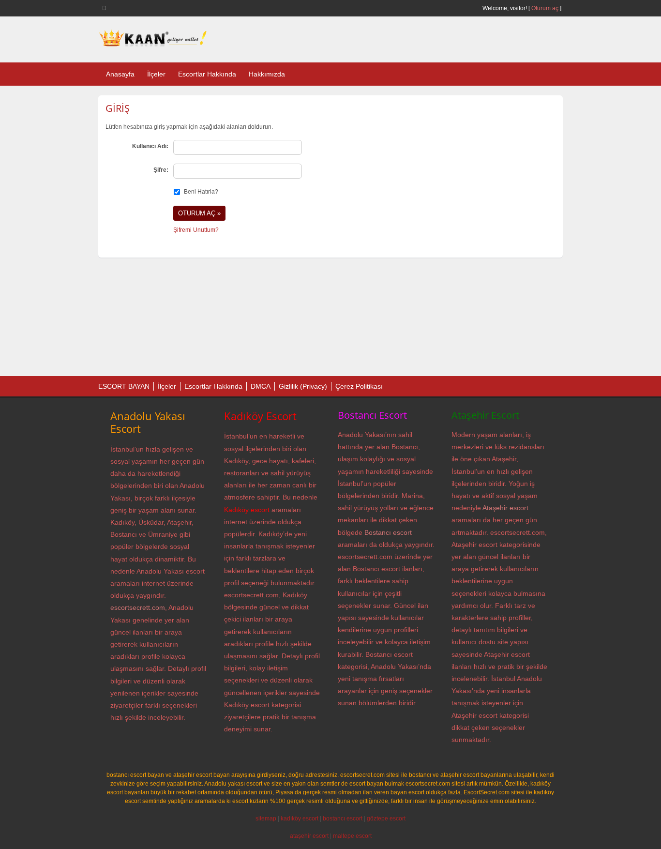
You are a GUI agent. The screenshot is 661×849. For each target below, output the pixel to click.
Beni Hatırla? (201, 191)
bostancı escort (342, 818)
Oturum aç (545, 8)
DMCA (260, 386)
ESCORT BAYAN (124, 386)
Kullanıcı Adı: (150, 146)
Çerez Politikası (359, 386)
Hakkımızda (267, 74)
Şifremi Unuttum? (196, 230)
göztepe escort (386, 818)
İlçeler (156, 74)
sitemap (265, 818)
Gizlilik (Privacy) (303, 386)
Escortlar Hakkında (207, 74)
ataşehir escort (309, 836)
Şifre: (160, 170)
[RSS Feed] (106, 8)
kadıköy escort (299, 818)
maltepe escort (352, 836)
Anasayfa (120, 74)
